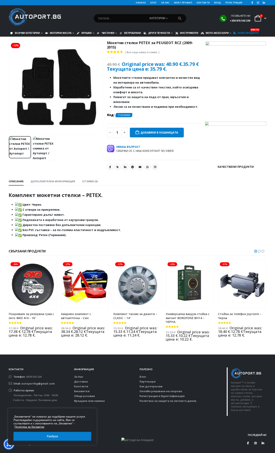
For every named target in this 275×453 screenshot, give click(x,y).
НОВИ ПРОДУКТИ (248, 32)
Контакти (81, 386)
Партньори (148, 381)
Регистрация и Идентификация (162, 396)
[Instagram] (258, 2)
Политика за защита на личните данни (168, 401)
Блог (143, 376)
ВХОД (217, 2)
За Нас (78, 376)
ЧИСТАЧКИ (108, 33)
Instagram (255, 443)
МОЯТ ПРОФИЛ (183, 2)
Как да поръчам (151, 386)
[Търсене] (180, 18)
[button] (10, 88)
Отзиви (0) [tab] (90, 181)
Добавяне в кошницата (159, 132)
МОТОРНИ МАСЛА (60, 33)
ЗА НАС (165, 2)
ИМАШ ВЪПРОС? (145, 148)
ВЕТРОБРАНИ (132, 33)
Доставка (81, 381)
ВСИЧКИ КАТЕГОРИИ (27, 33)
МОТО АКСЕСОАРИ (217, 33)
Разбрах (52, 436)
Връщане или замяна (89, 401)
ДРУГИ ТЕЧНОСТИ (159, 33)
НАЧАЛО (141, 2)
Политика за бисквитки (29, 426)
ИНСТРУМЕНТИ (189, 33)
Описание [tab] (16, 181)
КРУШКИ (86, 33)
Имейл (140, 167)
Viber (155, 167)
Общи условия (84, 396)
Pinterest (132, 167)
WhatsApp (147, 167)
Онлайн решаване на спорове (161, 391)
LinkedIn (125, 167)
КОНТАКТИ (203, 2)
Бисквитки (82, 391)
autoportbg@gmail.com (38, 383)
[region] (52, 426)
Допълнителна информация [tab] (53, 181)
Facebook (110, 167)
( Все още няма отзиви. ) (142, 52)
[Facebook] (252, 2)
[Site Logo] (35, 17)
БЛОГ (153, 2)
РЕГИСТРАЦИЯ (233, 2)
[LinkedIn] (263, 2)
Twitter (117, 167)
